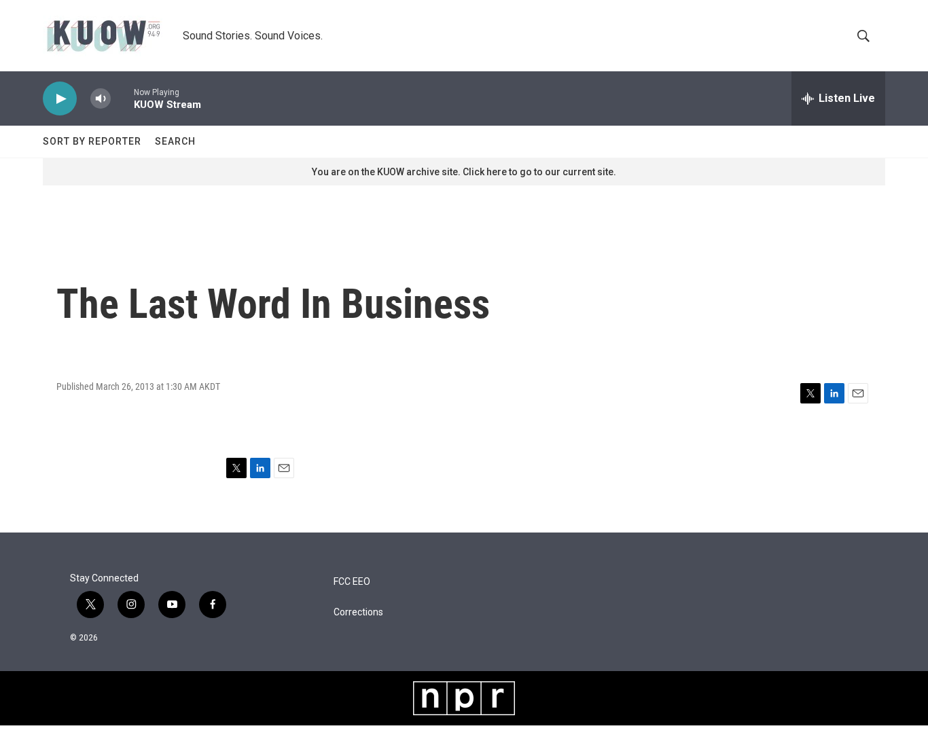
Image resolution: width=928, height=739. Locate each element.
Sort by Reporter (92, 141)
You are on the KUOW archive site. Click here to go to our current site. (464, 171)
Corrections (358, 612)
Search (175, 141)
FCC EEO (352, 582)
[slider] (122, 98)
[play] (60, 99)
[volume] (100, 99)
